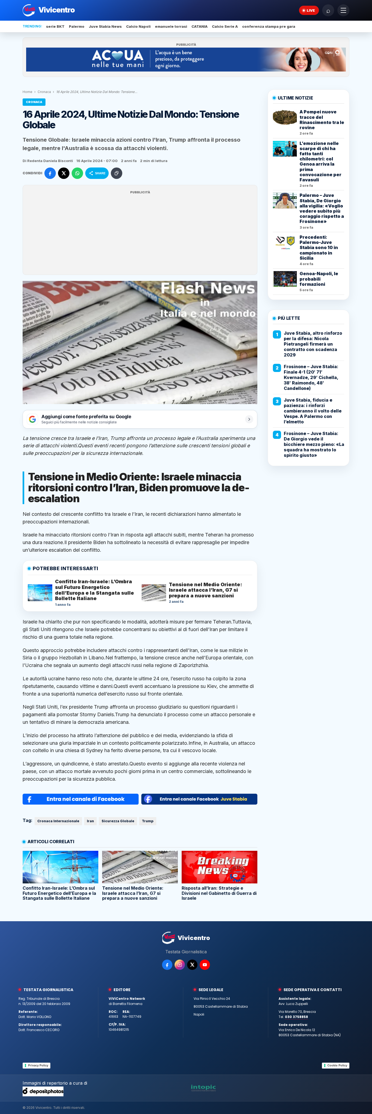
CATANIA (199, 26)
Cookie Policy (337, 1065)
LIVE (311, 10)
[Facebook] (167, 965)
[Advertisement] (140, 233)
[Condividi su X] (63, 173)
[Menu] (343, 10)
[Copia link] (116, 173)
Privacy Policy (38, 1065)
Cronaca (44, 92)
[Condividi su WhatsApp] (77, 173)
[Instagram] (180, 965)
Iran (102, 438)
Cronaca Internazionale (58, 821)
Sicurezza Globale (118, 821)
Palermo (76, 26)
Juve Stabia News (105, 26)
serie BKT (55, 26)
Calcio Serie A (225, 26)
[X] (192, 965)
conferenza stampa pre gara (268, 26)
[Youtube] (205, 965)
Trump (117, 438)
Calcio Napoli (138, 26)
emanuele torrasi (171, 26)
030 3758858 (296, 1016)
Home (27, 92)
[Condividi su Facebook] (50, 173)
